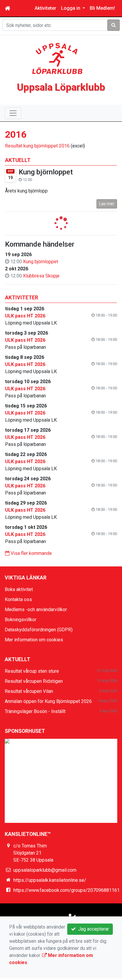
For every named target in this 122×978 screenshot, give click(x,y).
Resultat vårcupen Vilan (29, 691)
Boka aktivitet (19, 589)
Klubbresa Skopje (41, 276)
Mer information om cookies (34, 640)
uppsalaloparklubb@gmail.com (44, 870)
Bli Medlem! (102, 8)
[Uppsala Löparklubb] (57, 58)
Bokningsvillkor (20, 619)
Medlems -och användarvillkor (36, 609)
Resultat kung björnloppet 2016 (37, 146)
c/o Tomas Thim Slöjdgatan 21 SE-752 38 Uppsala (33, 853)
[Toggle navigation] (13, 113)
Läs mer (106, 203)
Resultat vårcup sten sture (32, 671)
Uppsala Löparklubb (61, 87)
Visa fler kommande (30, 553)
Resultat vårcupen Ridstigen (34, 681)
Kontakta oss (18, 599)
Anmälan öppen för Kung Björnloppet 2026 (48, 701)
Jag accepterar (92, 929)
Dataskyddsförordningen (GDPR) (39, 629)
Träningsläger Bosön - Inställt (35, 711)
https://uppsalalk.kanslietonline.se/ (49, 880)
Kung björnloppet (46, 172)
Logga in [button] (71, 8)
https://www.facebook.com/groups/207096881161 (66, 890)
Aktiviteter (45, 8)
